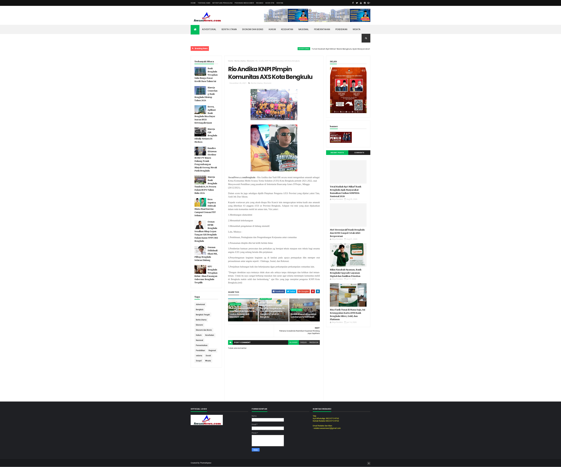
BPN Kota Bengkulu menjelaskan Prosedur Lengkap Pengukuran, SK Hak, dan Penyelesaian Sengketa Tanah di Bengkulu (272, 309)
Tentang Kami (204, 3)
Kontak (280, 3)
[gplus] (368, 3)
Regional (212, 350)
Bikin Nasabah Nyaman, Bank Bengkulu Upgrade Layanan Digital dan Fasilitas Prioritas (345, 272)
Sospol (199, 361)
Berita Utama (229, 29)
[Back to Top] (368, 463)
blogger (293, 342)
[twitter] (357, 3)
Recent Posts (337, 153)
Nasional (303, 29)
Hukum (272, 29)
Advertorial (209, 29)
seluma (199, 356)
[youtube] (360, 3)
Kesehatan (287, 29)
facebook (313, 342)
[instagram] (364, 3)
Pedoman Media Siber (244, 3)
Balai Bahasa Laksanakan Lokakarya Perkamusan (303, 315)
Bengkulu (199, 310)
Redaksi (259, 3)
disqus (303, 342)
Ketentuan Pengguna (222, 3)
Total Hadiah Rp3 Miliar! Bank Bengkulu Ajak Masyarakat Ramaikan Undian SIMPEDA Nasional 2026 (344, 49)
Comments (359, 153)
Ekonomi (199, 325)
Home (193, 3)
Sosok (208, 356)
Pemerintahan (322, 29)
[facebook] (353, 3)
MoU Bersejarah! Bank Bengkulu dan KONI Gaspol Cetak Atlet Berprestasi (347, 233)
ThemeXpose (205, 463)
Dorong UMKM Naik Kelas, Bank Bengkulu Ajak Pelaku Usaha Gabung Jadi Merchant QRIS (243, 312)
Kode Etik (269, 3)
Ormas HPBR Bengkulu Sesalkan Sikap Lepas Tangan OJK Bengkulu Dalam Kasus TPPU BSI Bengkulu (206, 231)
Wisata (357, 29)
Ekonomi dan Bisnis (252, 29)
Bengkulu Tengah (203, 315)
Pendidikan (341, 29)
